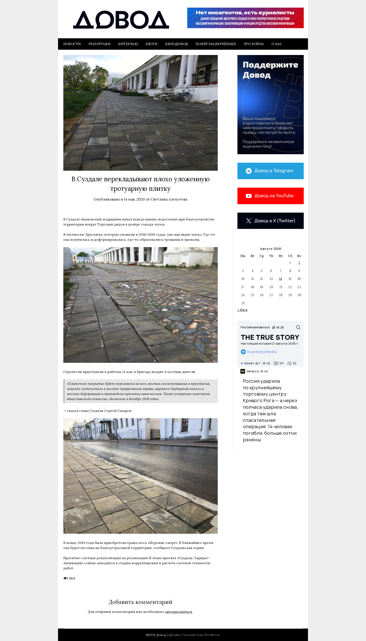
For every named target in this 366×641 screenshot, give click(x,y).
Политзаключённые (215, 44)
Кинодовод (176, 44)
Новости (72, 44)
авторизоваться (178, 611)
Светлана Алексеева (169, 199)
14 (280, 279)
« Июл (242, 310)
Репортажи (100, 44)
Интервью (128, 44)
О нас (277, 44)
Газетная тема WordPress (201, 635)
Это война (254, 44)
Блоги (152, 44)
